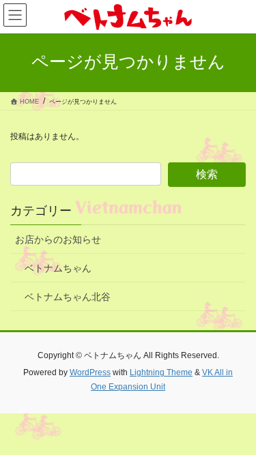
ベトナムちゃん (58, 268)
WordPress (90, 372)
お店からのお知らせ (58, 239)
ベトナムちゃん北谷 (68, 296)
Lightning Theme (161, 372)
